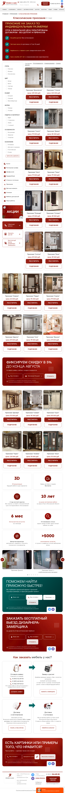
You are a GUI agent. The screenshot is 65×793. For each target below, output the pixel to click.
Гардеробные (10, 176)
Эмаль (9, 122)
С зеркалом (11, 120)
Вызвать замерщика (48, 691)
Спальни (9, 192)
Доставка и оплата (28, 9)
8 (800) (53, 774)
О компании (12, 9)
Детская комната (11, 188)
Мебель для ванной (12, 196)
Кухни (8, 163)
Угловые (10, 110)
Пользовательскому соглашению (31, 382)
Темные (10, 88)
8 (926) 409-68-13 (55, 5)
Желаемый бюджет (34, 376)
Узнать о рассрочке (17, 728)
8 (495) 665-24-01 (55, 2)
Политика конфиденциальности (24, 790)
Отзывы (55, 9)
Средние (10, 98)
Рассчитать (34, 97)
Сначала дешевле (49, 63)
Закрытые (10, 135)
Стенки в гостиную (12, 180)
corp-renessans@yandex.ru (52, 783)
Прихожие (13, 14)
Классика (10, 69)
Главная (4, 9)
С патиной (10, 125)
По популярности (38, 63)
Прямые (10, 108)
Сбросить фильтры (13, 156)
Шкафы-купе (10, 172)
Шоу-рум (37, 9)
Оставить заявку (17, 691)
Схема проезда (40, 778)
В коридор (11, 144)
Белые (9, 81)
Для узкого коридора (14, 147)
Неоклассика (11, 74)
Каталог (19, 9)
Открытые (10, 137)
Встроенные (11, 132)
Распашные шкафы (12, 168)
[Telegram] (62, 1)
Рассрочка (44, 9)
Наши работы (10, 200)
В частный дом (12, 149)
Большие (10, 95)
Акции (50, 9)
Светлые (10, 86)
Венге (9, 83)
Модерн (10, 71)
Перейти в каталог (48, 728)
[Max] (62, 4)
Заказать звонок (45, 3)
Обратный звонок (53, 779)
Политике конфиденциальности (16, 382)
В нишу (10, 152)
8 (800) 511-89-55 (55, 3)
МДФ (9, 117)
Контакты (61, 9)
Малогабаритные (12, 101)
